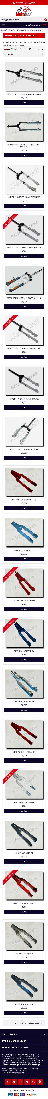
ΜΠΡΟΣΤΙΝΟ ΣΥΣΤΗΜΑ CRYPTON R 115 (24, 248)
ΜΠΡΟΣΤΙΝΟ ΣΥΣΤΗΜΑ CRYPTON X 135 (24, 348)
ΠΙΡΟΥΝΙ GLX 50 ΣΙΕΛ (24, 1004)
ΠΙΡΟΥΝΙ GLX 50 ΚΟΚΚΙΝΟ (24, 752)
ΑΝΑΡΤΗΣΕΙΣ (14, 30)
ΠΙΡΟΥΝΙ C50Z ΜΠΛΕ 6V (24, 651)
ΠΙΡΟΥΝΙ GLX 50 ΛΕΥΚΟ (24, 802)
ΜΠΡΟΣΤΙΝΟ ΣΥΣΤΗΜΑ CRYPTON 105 (24, 197)
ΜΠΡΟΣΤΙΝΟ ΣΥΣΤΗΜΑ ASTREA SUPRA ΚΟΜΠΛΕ (24, 146)
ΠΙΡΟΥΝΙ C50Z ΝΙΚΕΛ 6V (24, 701)
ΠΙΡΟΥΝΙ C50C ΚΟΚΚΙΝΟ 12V (24, 500)
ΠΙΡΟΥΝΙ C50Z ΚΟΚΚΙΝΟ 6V (24, 601)
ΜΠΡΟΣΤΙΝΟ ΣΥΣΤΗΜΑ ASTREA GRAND (24, 94)
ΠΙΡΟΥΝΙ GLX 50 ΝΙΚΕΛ (24, 954)
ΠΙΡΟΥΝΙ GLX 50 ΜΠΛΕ (24, 853)
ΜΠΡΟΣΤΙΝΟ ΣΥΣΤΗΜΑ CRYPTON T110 (24, 298)
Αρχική (4, 30)
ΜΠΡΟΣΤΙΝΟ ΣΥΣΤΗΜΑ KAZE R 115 (24, 449)
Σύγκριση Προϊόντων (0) (21, 49)
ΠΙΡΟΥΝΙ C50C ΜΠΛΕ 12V (24, 550)
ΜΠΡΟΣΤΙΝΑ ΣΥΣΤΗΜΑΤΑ (31, 30)
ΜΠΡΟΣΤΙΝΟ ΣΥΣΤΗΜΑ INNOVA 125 (24, 399)
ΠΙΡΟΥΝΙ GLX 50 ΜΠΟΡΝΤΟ (24, 903)
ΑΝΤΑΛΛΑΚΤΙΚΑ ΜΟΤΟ (28, 1091)
